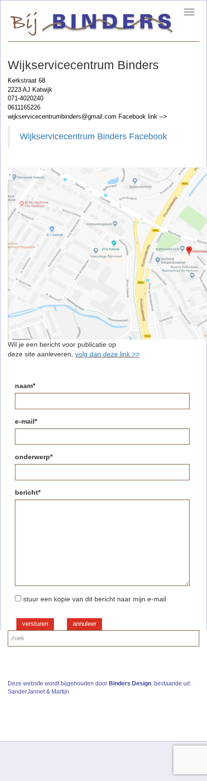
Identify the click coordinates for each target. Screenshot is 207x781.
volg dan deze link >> (107, 354)
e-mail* (26, 421)
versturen (35, 623)
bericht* (27, 492)
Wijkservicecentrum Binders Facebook (93, 136)
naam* (25, 386)
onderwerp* (33, 457)
